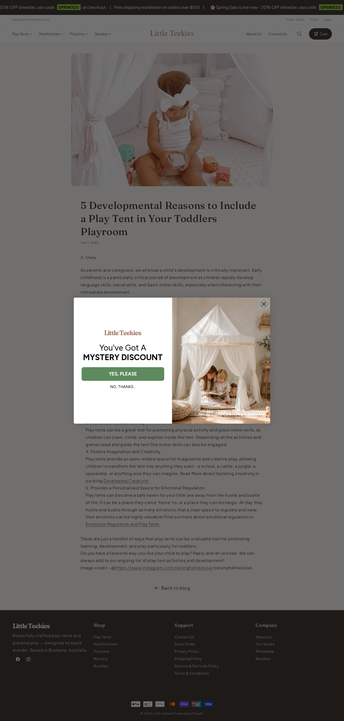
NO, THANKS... (123, 387)
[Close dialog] (263, 304)
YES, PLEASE (123, 374)
